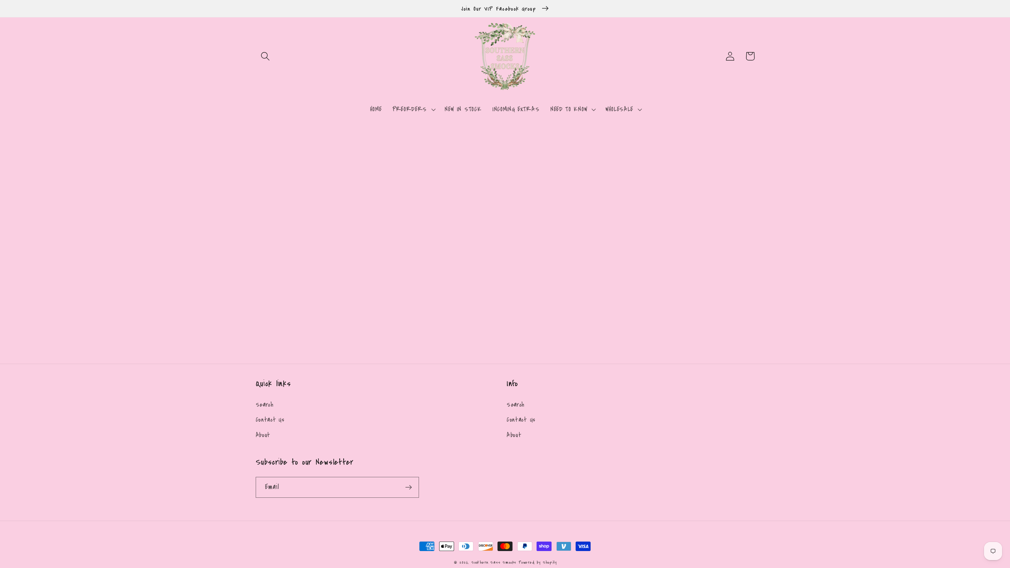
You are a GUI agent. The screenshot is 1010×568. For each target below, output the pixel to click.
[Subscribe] (408, 487)
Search (265, 404)
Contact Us (270, 419)
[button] (266, 56)
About (263, 435)
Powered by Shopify (538, 562)
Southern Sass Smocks (495, 562)
